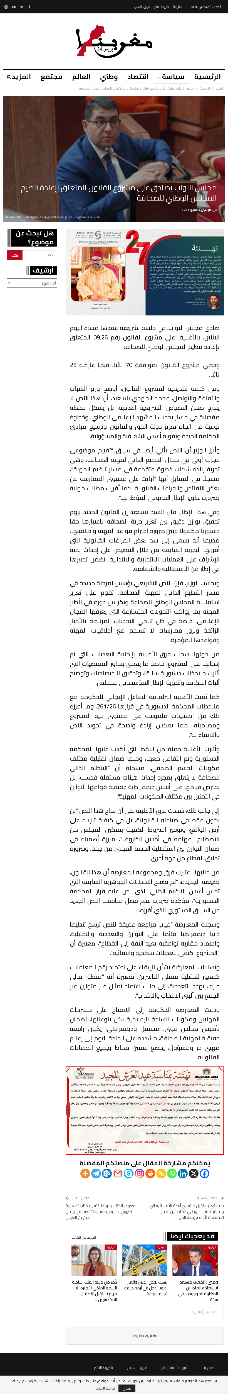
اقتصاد (138, 76)
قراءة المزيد (105, 1388)
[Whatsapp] (172, 1173)
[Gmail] (118, 1173)
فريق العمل (142, 6)
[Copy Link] (161, 1173)
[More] (85, 1173)
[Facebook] (204, 1173)
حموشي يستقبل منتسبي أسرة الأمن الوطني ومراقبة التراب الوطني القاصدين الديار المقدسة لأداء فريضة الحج (186, 1211)
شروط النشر (161, 6)
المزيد (21, 76)
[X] (194, 1173)
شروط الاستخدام (175, 1367)
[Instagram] (139, 1173)
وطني (109, 76)
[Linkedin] (183, 1173)
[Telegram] (96, 1173)
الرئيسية (207, 76)
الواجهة (212, 1247)
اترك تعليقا (143, 1335)
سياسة (173, 76)
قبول (127, 1388)
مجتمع (52, 76)
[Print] (150, 1173)
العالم (81, 76)
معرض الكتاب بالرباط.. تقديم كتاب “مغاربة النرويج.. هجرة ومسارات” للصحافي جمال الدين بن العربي (101, 1211)
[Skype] (128, 1173)
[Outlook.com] (107, 1173)
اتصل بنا (178, 6)
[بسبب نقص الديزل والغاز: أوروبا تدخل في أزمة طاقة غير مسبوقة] (145, 1260)
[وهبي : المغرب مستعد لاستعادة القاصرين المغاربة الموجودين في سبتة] (195, 1260)
